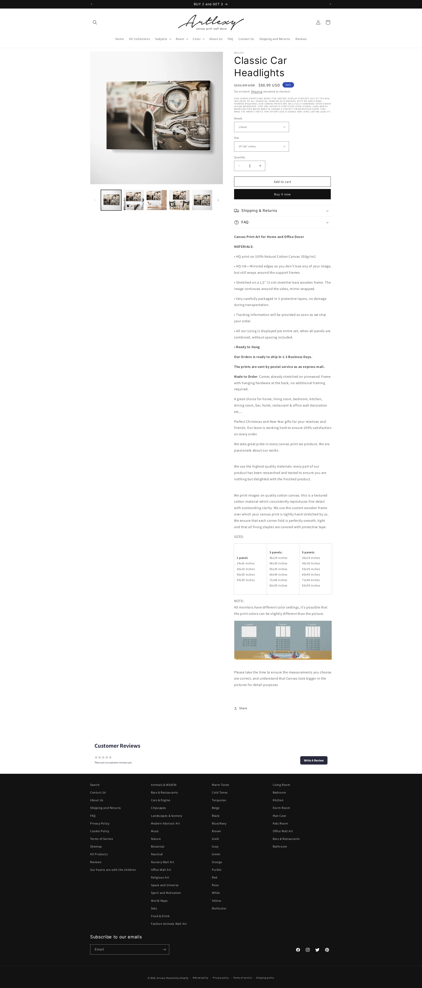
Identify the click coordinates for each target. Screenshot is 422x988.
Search (95, 785)
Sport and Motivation (166, 893)
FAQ (93, 816)
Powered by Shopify (177, 977)
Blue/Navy (219, 823)
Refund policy (200, 977)
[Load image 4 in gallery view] (179, 200)
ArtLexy (161, 977)
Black (216, 816)
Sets (154, 908)
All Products (99, 854)
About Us (96, 800)
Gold (215, 839)
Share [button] (243, 708)
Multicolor (219, 908)
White (216, 893)
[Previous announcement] (91, 4)
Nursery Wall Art (162, 862)
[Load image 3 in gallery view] (156, 200)
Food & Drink (160, 916)
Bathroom (280, 846)
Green (216, 854)
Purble (217, 870)
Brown (216, 831)
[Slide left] (95, 200)
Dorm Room (281, 808)
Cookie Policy (99, 831)
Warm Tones (220, 785)
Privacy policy (221, 977)
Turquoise (219, 800)
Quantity (239, 157)
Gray (215, 846)
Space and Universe (165, 885)
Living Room (281, 785)
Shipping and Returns (105, 808)
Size (236, 138)
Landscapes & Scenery (166, 816)
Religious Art (160, 877)
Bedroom (279, 792)
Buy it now (282, 194)
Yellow (216, 901)
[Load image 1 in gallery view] (111, 200)
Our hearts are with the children (113, 870)
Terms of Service (101, 839)
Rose (215, 885)
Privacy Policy (99, 823)
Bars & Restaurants (164, 792)
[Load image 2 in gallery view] (134, 200)
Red (214, 877)
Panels (238, 118)
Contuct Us (98, 792)
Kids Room (280, 823)
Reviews (95, 862)
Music (155, 831)
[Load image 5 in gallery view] (202, 200)
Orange (217, 862)
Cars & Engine (160, 800)
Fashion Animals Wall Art (169, 924)
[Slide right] (218, 200)
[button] (95, 22)
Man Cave (279, 816)
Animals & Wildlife (164, 785)
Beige (216, 808)
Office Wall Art (161, 870)
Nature (156, 839)
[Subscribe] (164, 949)
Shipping (256, 91)
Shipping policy (265, 977)
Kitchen (278, 800)
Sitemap (96, 846)
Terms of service (242, 977)
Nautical (157, 854)
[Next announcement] (330, 4)
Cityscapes (158, 808)
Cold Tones (220, 792)
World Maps (159, 901)
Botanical (157, 846)
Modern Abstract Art (165, 823)
